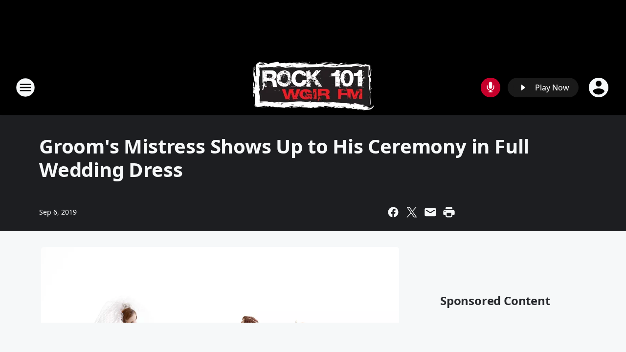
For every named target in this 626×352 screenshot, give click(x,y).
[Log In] (599, 87)
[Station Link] (313, 87)
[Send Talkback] (490, 87)
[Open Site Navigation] (25, 87)
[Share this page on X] (412, 212)
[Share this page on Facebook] (393, 212)
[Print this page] (449, 212)
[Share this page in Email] (430, 212)
